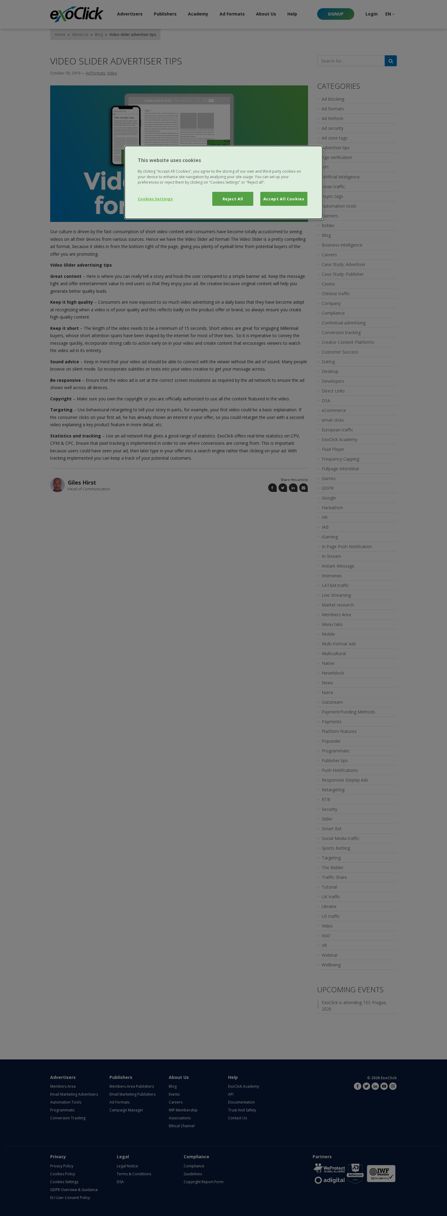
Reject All (233, 199)
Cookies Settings (155, 199)
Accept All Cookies (283, 199)
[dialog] (223, 182)
